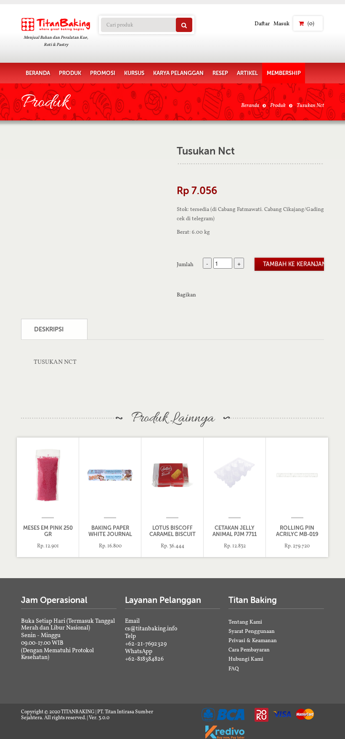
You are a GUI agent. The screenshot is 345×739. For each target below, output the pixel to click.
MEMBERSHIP (284, 73)
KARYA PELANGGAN (178, 73)
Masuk (281, 23)
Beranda (250, 105)
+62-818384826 (144, 658)
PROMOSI (102, 73)
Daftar (262, 23)
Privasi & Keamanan (252, 640)
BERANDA (38, 73)
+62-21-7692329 (146, 643)
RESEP (220, 73)
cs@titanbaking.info (151, 628)
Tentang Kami (245, 622)
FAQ (233, 668)
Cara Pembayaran (249, 649)
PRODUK (70, 73)
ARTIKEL (247, 73)
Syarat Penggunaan (251, 631)
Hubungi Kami (245, 659)
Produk (278, 105)
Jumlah (185, 264)
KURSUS (134, 73)
